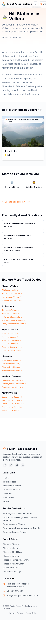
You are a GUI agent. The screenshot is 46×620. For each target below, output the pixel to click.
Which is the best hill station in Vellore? (23, 237)
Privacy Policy (31, 613)
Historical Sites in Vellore (12, 317)
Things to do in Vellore (11, 293)
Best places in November (12, 404)
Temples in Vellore (9, 310)
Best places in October (11, 400)
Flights (6, 501)
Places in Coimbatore (10, 340)
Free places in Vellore (11, 300)
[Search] (35, 3)
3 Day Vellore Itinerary (11, 367)
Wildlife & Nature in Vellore (13, 320)
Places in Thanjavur (10, 344)
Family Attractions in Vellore (13, 324)
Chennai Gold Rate (11, 489)
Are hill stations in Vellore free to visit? (23, 261)
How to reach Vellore (10, 297)
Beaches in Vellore (9, 313)
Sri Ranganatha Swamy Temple (17, 513)
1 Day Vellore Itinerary (11, 360)
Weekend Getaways (12, 571)
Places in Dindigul (11, 556)
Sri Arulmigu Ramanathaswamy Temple (21, 528)
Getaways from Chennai (11, 380)
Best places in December (12, 407)
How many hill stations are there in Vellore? (23, 225)
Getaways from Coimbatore (13, 384)
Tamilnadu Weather (12, 485)
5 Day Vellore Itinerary (11, 371)
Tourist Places (9, 482)
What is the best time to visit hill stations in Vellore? (23, 249)
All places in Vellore (10, 290)
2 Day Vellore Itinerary (11, 364)
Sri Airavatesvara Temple (14, 532)
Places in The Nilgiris (10, 351)
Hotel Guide (8, 497)
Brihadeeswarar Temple (14, 524)
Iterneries (7, 493)
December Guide (11, 567)
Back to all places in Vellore (18, 202)
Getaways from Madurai (11, 387)
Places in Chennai (9, 333)
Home (6, 478)
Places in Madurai (9, 337)
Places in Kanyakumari (11, 347)
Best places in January (11, 397)
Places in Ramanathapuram (16, 560)
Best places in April (9, 411)
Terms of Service (16, 613)
